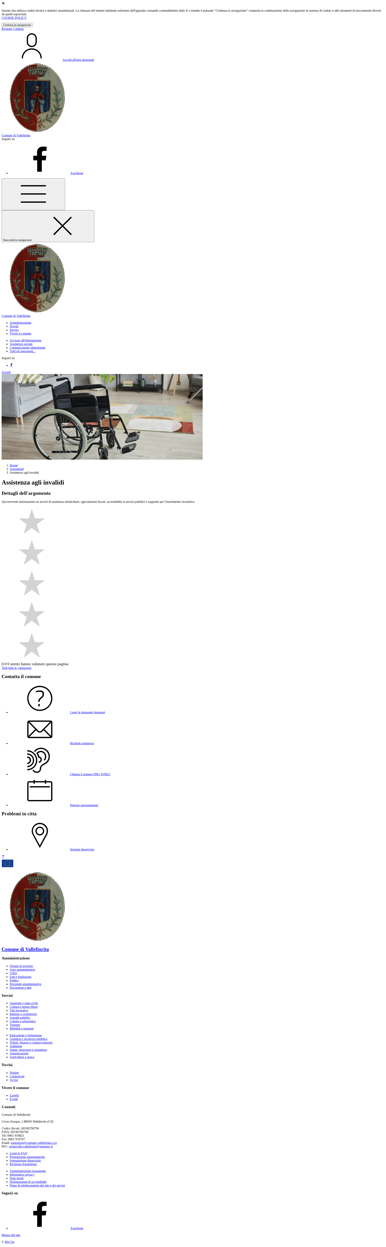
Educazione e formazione (26, 1035)
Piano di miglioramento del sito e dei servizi (37, 1185)
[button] (20, 322)
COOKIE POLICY (14, 17)
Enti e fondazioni (20, 977)
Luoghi (14, 1095)
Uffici (13, 973)
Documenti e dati (20, 987)
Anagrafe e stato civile (24, 1003)
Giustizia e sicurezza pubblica (28, 1039)
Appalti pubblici (20, 1017)
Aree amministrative (22, 969)
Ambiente (16, 1046)
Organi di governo (21, 966)
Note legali (17, 1178)
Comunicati (17, 1076)
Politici (14, 980)
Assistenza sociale (21, 344)
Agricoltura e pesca (22, 1057)
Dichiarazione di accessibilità (28, 1181)
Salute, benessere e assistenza (28, 1049)
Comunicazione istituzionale (27, 347)
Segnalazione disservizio (25, 1160)
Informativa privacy (22, 1174)
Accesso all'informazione (25, 340)
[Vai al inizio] (3, 856)
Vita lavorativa (19, 1010)
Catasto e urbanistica (23, 1021)
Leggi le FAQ (18, 1153)
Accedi (6, 372)
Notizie (14, 1072)
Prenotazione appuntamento (27, 1157)
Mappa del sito (11, 1235)
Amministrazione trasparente (28, 1171)
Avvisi (14, 1080)
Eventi (14, 1099)
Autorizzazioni (19, 1053)
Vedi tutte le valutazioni (16, 668)
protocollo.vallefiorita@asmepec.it (31, 1146)
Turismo (15, 1025)
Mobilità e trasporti (22, 1028)
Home (13, 465)
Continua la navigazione (17, 25)
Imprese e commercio (23, 1014)
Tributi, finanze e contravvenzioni (31, 1042)
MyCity (10, 1242)
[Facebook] (11, 365)
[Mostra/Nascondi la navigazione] (33, 194)
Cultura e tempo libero (24, 1006)
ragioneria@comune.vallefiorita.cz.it (34, 1143)
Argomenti (16, 469)
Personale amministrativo (25, 984)
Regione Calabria (13, 29)
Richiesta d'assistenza (23, 1164)
